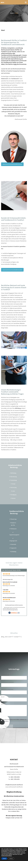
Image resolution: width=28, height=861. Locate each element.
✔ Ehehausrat (13, 528)
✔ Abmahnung (13, 476)
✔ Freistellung (13, 480)
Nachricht (3, 704)
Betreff (2, 697)
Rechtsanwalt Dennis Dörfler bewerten (14, 605)
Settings (11, 858)
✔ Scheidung (13, 551)
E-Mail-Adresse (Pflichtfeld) (7, 689)
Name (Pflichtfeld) (5, 675)
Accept (4, 858)
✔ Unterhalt (13, 544)
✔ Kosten (13, 498)
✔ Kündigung (13, 494)
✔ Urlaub (13, 484)
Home (12, 13)
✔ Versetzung (13, 487)
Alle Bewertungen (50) (8, 579)
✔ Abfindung (13, 473)
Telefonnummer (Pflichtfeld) (7, 682)
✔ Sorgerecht (12, 548)
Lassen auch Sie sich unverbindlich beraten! (12, 164)
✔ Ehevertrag (12, 519)
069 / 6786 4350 (15, 777)
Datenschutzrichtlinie (6, 855)
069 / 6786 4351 (15, 779)
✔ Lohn (13, 491)
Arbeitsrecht (4, 78)
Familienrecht (15, 78)
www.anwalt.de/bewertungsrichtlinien (10, 609)
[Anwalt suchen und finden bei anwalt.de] (14, 612)
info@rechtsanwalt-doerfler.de (14, 785)
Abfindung (18, 408)
